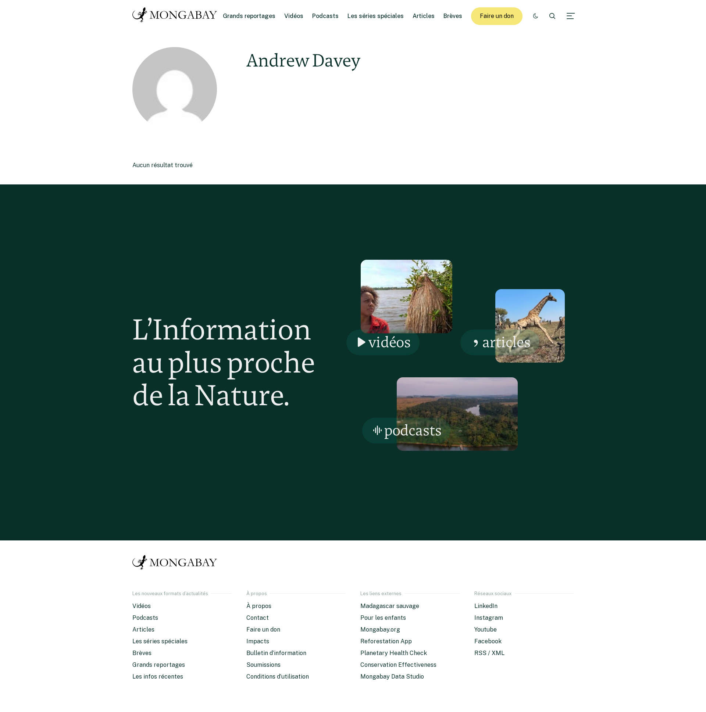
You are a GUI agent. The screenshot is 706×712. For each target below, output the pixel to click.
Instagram (488, 617)
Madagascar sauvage (389, 606)
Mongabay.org (380, 629)
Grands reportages (249, 15)
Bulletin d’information (276, 653)
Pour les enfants (383, 617)
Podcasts (325, 15)
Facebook (488, 641)
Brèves (452, 15)
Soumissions (263, 664)
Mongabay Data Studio (392, 676)
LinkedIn (486, 606)
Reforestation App (386, 641)
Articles (424, 15)
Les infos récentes (157, 676)
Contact (257, 617)
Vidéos (293, 15)
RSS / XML (489, 653)
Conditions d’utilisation (277, 676)
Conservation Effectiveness (398, 664)
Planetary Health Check (393, 653)
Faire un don (497, 15)
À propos (258, 606)
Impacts (257, 641)
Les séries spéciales (375, 15)
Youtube (485, 629)
